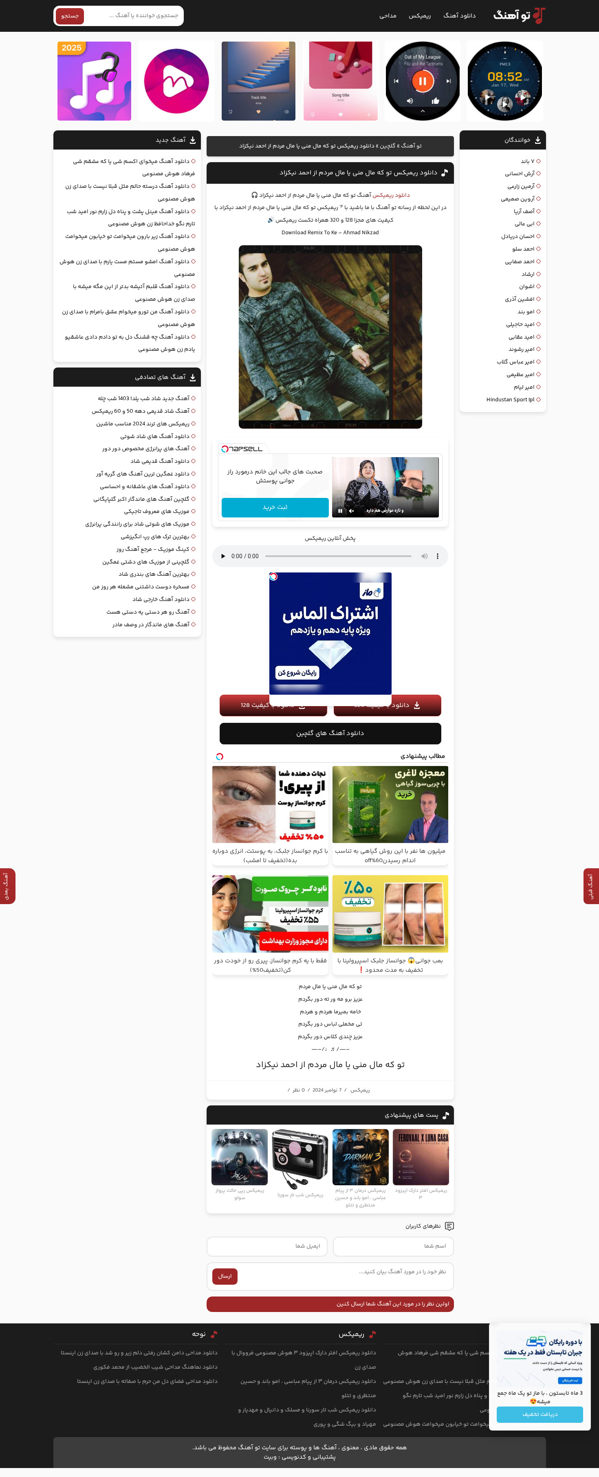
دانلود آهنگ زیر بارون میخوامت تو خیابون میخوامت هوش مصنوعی (464, 1424)
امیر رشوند (522, 349)
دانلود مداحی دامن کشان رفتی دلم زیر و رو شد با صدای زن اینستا (139, 1353)
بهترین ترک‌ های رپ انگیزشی (155, 537)
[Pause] (340, 511)
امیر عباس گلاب (516, 362)
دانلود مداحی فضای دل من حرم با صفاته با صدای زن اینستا (147, 1381)
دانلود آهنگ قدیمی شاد (159, 461)
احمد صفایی (520, 262)
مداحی (387, 16)
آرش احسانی (520, 173)
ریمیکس (420, 16)
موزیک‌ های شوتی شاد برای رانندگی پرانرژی (137, 524)
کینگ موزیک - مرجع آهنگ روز (153, 549)
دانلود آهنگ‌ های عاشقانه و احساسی (144, 486)
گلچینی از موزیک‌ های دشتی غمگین (145, 562)
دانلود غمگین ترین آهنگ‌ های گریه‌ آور (142, 474)
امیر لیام (524, 387)
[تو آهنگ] (515, 16)
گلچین (388, 146)
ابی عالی (525, 224)
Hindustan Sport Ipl (511, 400)
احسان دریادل (518, 236)
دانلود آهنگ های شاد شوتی (154, 436)
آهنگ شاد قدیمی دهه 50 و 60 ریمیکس (140, 411)
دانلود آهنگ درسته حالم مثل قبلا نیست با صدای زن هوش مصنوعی (464, 1381)
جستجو (70, 16)
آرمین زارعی (521, 186)
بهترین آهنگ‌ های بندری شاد (154, 574)
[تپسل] (225, 449)
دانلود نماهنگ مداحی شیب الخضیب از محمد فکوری (155, 1367)
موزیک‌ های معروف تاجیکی (156, 511)
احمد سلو (523, 249)
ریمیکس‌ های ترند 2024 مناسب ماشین (142, 424)
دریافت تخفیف (540, 1414)
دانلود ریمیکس (391, 195)
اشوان (527, 286)
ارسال (225, 1276)
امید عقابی (522, 337)
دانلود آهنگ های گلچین (330, 734)
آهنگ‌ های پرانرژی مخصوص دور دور (145, 449)
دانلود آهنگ (459, 16)
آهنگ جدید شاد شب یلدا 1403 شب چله (143, 398)
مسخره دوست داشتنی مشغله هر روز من (140, 587)
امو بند (526, 312)
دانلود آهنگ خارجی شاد (160, 599)
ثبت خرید (275, 507)
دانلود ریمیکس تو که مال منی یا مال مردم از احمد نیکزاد (359, 173)
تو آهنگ (411, 146)
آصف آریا (524, 211)
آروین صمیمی (518, 199)
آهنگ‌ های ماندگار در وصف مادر (150, 625)
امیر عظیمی (521, 374)
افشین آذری (520, 299)
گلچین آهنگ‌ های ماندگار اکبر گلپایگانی (141, 499)
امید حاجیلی (520, 324)
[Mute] (352, 511)
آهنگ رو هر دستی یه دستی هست (147, 612)
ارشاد (528, 274)
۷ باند (528, 161)
